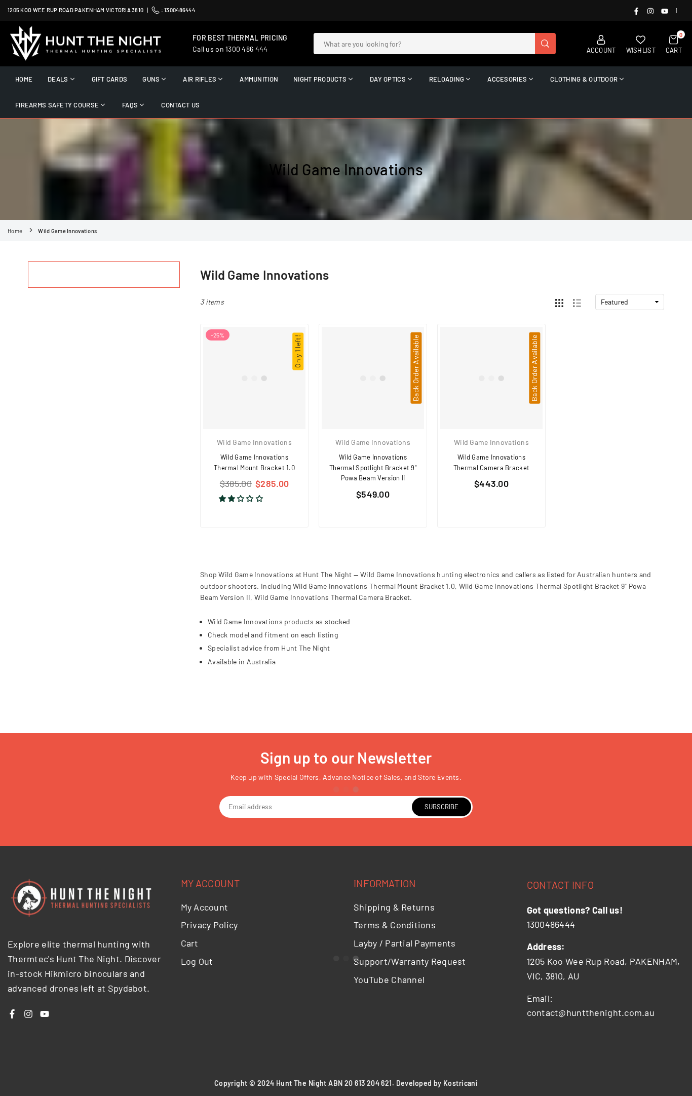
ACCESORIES (507, 79)
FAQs (130, 105)
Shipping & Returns (394, 907)
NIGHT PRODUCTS (320, 79)
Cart (190, 943)
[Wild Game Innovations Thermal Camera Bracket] (491, 378)
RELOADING (447, 79)
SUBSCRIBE (441, 807)
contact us (180, 105)
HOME (23, 79)
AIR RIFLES (199, 79)
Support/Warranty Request (410, 961)
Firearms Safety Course (57, 105)
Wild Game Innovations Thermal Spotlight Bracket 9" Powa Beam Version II (372, 467)
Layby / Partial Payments (405, 943)
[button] (242, 498)
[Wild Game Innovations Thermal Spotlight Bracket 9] (373, 378)
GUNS (151, 79)
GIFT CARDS (110, 79)
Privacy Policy (209, 924)
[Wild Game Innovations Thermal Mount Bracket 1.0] (254, 378)
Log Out (197, 961)
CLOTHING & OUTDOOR (584, 79)
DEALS (58, 79)
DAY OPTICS (388, 79)
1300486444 (179, 10)
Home (15, 231)
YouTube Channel (389, 979)
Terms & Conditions (395, 924)
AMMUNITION (259, 79)
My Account (204, 907)
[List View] (577, 302)
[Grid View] (559, 302)
